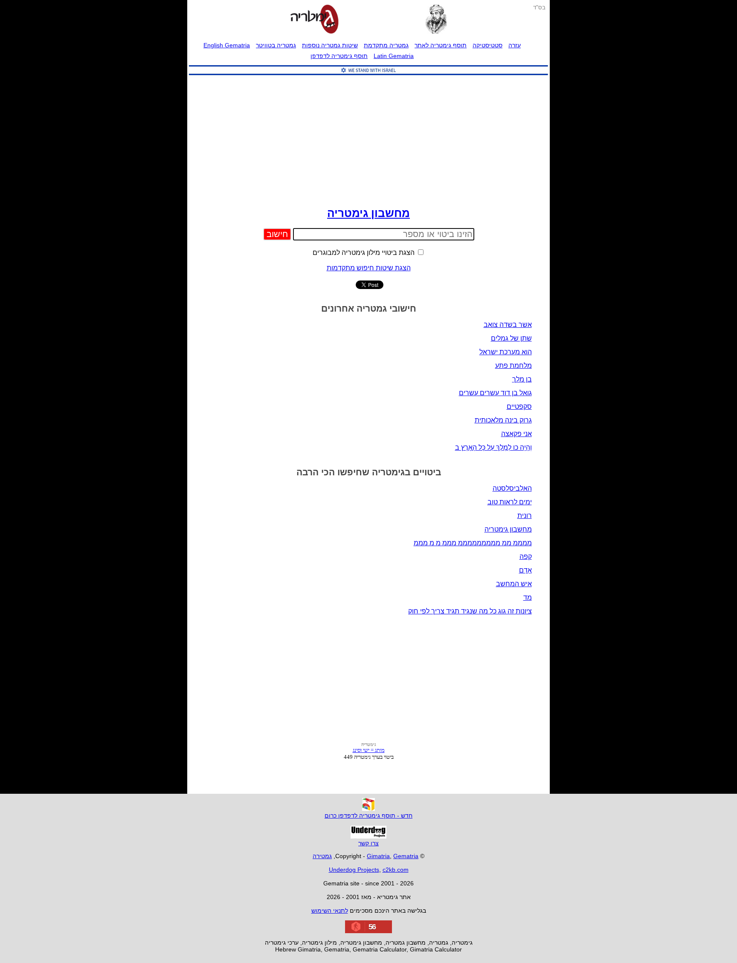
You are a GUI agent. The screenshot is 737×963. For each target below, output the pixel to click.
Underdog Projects (354, 869)
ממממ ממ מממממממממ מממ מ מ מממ (473, 543)
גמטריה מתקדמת (386, 45)
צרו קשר (368, 843)
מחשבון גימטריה (368, 213)
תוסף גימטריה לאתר (441, 45)
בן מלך (522, 379)
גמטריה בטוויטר (276, 45)
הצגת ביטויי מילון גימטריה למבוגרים (364, 252)
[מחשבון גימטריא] (314, 20)
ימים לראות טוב (509, 502)
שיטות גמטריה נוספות (330, 45)
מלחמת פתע (513, 365)
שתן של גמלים (511, 338)
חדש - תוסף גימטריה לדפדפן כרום (368, 815)
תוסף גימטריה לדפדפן (339, 55)
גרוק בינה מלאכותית (503, 420)
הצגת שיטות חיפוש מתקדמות (369, 268)
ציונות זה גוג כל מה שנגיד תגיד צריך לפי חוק (470, 611)
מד (527, 597)
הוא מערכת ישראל (505, 352)
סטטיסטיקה (487, 45)
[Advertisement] (368, 139)
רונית (524, 515)
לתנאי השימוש (329, 910)
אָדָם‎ (525, 570)
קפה (525, 556)
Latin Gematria (394, 55)
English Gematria (226, 45)
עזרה (514, 45)
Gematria (405, 856)
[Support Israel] (368, 75)
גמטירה (322, 856)
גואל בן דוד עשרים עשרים (495, 392)
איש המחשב (514, 583)
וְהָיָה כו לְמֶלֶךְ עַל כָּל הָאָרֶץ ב (493, 447)
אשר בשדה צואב (508, 324)
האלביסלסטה (512, 488)
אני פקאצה (516, 433)
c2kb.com (396, 869)
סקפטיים (519, 406)
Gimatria (378, 856)
